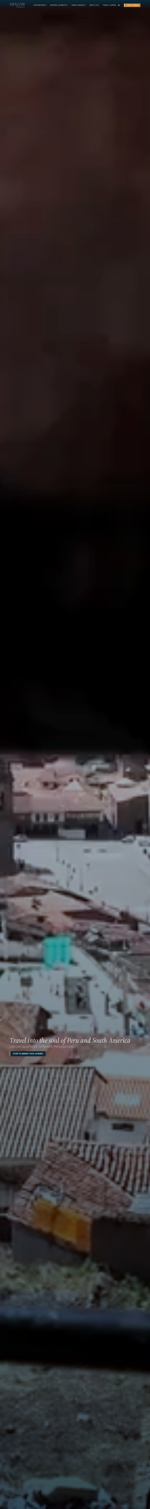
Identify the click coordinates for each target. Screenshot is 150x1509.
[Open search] (118, 5)
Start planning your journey (28, 1054)
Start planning (133, 5)
